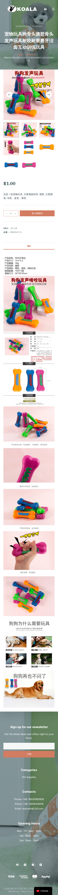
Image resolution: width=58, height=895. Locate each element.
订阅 (29, 754)
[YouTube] (41, 865)
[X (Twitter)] (25, 865)
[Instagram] (33, 865)
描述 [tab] (29, 246)
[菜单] (53, 9)
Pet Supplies (29, 777)
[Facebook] (17, 865)
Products (37, 26)
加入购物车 (37, 213)
